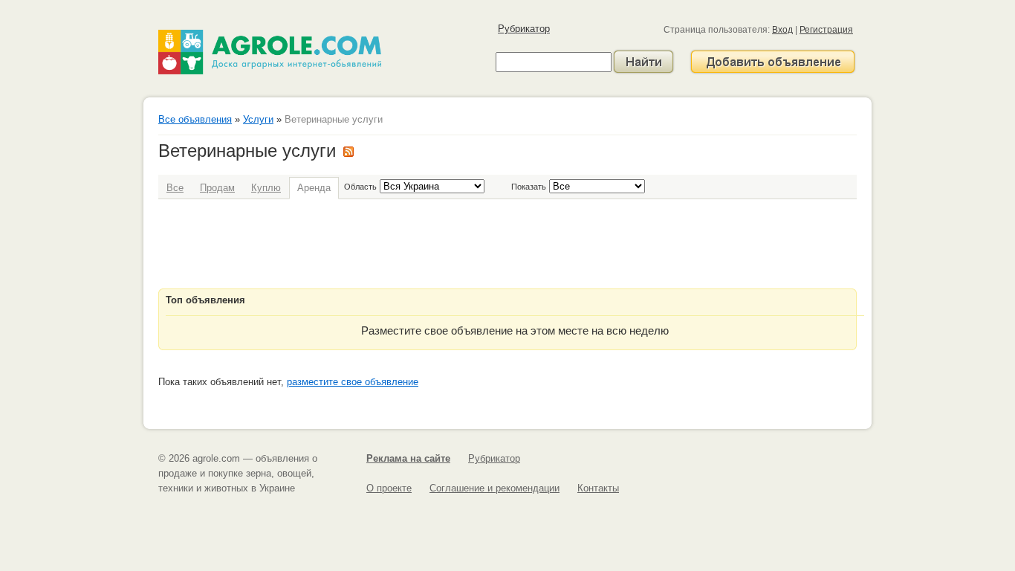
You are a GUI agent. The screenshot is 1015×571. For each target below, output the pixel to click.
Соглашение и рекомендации (494, 488)
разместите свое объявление (352, 381)
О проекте (389, 488)
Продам (217, 187)
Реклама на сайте (408, 458)
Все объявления (195, 119)
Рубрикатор (524, 28)
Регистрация (826, 30)
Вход (782, 30)
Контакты (598, 488)
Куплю (266, 187)
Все (175, 187)
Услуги (258, 119)
